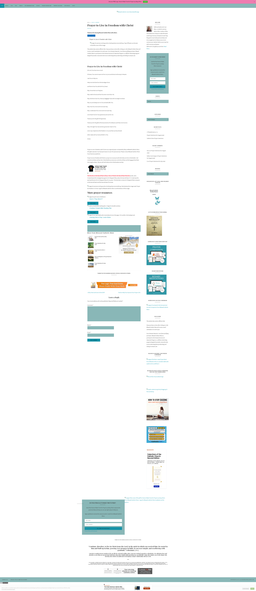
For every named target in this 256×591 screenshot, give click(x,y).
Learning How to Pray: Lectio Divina (100, 217)
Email (89, 332)
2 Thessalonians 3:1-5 (152, 132)
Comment (90, 305)
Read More (92, 203)
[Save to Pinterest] (94, 36)
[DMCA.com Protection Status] (4, 583)
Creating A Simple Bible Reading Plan (100, 208)
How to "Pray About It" (96, 199)
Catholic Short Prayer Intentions (155, 138)
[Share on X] (91, 36)
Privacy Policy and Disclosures (157, 89)
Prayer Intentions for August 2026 (155, 135)
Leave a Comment (95, 22)
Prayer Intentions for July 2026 (157, 161)
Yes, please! (145, 1)
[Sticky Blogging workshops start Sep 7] (158, 419)
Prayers (89, 28)
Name (89, 325)
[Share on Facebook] (88, 36)
